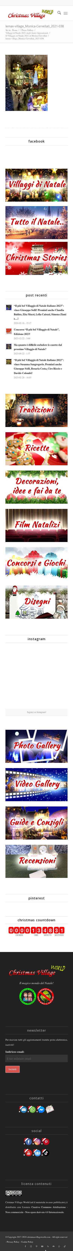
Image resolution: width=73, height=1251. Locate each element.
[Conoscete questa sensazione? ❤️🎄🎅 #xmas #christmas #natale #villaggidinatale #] (15, 656)
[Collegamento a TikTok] (65, 1246)
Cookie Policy (27, 1241)
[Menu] (66, 13)
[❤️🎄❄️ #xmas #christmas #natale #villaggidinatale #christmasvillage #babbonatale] (57, 677)
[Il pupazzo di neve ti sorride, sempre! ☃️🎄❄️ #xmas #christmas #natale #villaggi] (36, 656)
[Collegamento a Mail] (53, 1246)
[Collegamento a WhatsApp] (59, 1246)
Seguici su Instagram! (36, 712)
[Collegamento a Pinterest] (36, 1246)
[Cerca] (57, 13)
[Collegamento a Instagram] (31, 1246)
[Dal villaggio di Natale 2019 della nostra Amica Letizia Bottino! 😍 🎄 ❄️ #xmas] (15, 677)
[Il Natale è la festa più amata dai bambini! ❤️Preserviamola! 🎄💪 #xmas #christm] (57, 656)
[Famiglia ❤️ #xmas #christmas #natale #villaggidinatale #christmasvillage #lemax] (36, 698)
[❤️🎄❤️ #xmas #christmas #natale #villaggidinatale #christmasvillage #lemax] (57, 698)
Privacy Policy (13, 1241)
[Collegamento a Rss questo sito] (48, 1246)
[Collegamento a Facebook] (25, 1246)
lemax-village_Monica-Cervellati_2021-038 (34, 26)
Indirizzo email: (14, 1052)
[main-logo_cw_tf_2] (30, 13)
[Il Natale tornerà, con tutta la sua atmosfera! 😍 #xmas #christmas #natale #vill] (36, 677)
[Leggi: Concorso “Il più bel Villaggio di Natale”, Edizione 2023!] (8, 331)
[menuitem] (57, 13)
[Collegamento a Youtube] (42, 1246)
